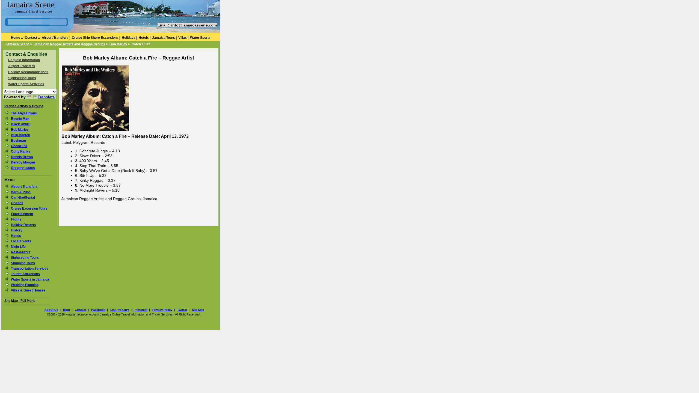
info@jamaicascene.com (194, 25)
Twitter (182, 309)
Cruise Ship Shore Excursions (95, 38)
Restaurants (20, 252)
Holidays (128, 38)
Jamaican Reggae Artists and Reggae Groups (69, 44)
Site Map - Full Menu (19, 301)
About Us (51, 309)
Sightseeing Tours (22, 78)
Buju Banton (20, 135)
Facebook (98, 309)
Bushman (18, 140)
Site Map (198, 309)
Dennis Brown (22, 157)
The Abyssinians (24, 113)
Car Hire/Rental (23, 198)
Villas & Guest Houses (28, 290)
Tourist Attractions (25, 274)
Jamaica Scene (17, 44)
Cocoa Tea (19, 146)
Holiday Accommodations (28, 72)
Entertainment (22, 214)
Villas (182, 38)
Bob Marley (118, 44)
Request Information (24, 60)
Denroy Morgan (23, 162)
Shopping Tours (23, 263)
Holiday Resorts (23, 225)
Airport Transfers (55, 38)
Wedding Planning (24, 285)
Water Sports (200, 38)
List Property (119, 309)
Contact (31, 38)
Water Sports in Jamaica (30, 279)
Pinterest (141, 309)
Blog (66, 309)
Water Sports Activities (26, 84)
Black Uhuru (20, 124)
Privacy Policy (162, 309)
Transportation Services (29, 268)
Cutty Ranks (20, 151)
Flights (16, 219)
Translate (46, 97)
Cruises (17, 203)
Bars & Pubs (21, 192)
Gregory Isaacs (23, 168)
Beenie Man (20, 119)
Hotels (144, 38)
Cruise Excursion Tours (29, 208)
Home (15, 38)
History (16, 230)
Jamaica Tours (163, 38)
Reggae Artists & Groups (23, 106)
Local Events (21, 241)
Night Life (18, 247)
